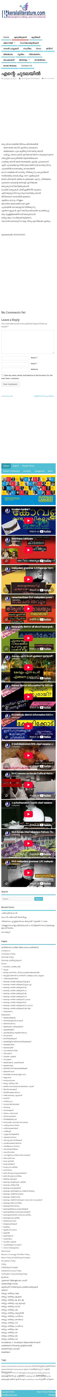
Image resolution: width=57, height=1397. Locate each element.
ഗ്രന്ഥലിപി (7, 1053)
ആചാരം (47, 1373)
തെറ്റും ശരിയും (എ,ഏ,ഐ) (13, 1303)
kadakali (3, 1369)
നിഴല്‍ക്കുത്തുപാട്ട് (9, 1119)
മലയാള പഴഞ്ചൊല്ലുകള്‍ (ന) (15, 996)
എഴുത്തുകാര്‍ (20, 37)
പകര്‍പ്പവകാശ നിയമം (11, 1125)
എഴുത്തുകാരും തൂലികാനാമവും (15, 1032)
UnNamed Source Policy (11, 1270)
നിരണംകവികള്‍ (9, 1116)
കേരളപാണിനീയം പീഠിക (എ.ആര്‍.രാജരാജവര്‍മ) (21, 972)
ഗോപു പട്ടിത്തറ (17, 1375)
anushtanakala (11, 1366)
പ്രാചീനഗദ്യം (8, 1152)
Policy (3, 1264)
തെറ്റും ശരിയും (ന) (9, 1322)
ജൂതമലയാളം (8, 1065)
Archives (27, 471)
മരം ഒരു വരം (8, 396)
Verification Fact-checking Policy (14, 1274)
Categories (39, 471)
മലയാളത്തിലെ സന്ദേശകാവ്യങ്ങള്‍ (16, 1212)
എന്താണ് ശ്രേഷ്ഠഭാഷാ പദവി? (14, 1280)
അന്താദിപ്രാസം (9, 1023)
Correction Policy (8, 954)
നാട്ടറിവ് (6, 1098)
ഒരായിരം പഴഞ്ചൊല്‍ (11, 966)
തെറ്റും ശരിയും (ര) (9, 1332)
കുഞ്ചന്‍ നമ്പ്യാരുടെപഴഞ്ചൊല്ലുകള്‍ (19, 1287)
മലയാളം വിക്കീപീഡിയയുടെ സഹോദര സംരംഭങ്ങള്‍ (22, 1200)
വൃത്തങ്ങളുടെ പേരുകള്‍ (12, 1245)
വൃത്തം (20, 54)
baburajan (28, 1366)
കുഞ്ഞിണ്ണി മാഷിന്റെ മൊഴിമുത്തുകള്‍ (17, 1041)
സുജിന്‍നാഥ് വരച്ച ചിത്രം (43, 396)
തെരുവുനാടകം (9, 1080)
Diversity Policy (7, 957)
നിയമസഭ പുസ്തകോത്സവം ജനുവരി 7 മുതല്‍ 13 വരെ (24, 921)
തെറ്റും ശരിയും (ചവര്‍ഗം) (12, 1316)
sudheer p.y (36, 1369)
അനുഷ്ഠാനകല (32, 1373)
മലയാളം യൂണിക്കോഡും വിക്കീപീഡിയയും (19, 1191)
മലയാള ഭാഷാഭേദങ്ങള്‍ (12, 1188)
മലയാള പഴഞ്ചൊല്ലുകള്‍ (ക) (15, 987)
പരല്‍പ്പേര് (7, 1131)
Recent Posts (28, 466)
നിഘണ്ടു (6, 1107)
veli (17, 1373)
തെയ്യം (41, 1375)
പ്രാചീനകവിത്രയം (10, 1149)
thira (14, 1373)
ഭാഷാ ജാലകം (10, 65)
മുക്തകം (6, 1227)
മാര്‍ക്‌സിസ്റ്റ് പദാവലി (10, 1349)
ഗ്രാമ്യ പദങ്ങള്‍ (9, 1056)
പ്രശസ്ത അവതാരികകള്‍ (30, 78)
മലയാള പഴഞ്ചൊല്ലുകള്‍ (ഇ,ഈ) (16, 981)
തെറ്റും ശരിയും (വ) (9, 1339)
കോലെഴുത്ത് (8, 1047)
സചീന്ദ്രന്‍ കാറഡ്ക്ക (31, 1379)
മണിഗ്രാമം (7, 1170)
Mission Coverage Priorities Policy (15, 1254)
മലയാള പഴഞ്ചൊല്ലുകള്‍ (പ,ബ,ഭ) (16, 999)
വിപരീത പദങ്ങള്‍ (9, 1242)
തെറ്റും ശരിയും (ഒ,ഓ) (10, 1306)
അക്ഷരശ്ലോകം (9, 1018)
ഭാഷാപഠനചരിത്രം (10, 1167)
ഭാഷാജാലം (39, 59)
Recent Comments (11, 471)
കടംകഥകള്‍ (8, 59)
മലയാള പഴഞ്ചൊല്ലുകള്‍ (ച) (14, 990)
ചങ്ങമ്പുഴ (29, 1376)
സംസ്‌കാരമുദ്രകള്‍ (29, 42)
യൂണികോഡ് (8, 1236)
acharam (3, 1366)
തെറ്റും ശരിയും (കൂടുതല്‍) (12, 1313)
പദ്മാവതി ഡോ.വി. (9, 913)
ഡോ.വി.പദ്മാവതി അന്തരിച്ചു (13, 917)
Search (16, 466)
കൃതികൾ (35, 37)
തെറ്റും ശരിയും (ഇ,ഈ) (11, 1296)
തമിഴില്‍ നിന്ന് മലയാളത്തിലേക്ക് (15, 1068)
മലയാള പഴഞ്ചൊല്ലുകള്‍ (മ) (14, 1002)
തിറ (34, 1376)
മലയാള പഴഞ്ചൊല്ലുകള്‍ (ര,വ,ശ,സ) (17, 1005)
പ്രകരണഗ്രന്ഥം (9, 1137)
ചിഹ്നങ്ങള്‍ (7, 1059)
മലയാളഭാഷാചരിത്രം (11, 1218)
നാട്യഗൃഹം (8, 1101)
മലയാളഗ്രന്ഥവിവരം (11, 1206)
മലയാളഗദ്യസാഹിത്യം (12, 1203)
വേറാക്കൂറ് (5, 932)
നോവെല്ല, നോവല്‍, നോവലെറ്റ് (15, 1122)
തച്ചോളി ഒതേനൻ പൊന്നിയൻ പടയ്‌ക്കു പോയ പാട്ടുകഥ (23, 975)
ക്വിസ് (49, 48)
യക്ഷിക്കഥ (5, 1352)
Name (34, 358)
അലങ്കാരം (8, 54)
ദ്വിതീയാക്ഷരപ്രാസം (11, 1092)
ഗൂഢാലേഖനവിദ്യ (10, 1050)
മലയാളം (23, 59)
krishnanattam (18, 1369)
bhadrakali (36, 1366)
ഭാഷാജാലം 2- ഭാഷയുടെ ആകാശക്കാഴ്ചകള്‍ (20, 1342)
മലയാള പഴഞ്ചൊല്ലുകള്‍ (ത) (15, 993)
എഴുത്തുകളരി (8, 1029)
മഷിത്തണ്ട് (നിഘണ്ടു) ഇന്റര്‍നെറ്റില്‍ (16, 1345)
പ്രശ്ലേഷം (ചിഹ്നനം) (11, 1146)
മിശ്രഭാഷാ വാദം (9, 1221)
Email (34, 363)
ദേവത (49, 1376)
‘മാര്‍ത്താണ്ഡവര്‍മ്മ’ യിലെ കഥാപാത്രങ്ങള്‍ (19, 947)
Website (34, 369)
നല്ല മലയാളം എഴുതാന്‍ (12, 1095)
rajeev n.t (26, 1369)
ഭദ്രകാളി (5, 1379)
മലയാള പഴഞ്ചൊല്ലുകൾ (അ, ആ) (16, 1008)
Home (6, 37)
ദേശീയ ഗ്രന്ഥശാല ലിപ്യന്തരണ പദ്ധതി (18, 1086)
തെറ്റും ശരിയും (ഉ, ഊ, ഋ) (12, 1300)
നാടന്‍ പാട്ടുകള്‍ (11, 48)
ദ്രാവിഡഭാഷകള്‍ (10, 1089)
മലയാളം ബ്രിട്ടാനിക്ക (11, 1185)
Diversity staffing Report (11, 960)
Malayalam (5, 1014)
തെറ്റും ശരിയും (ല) (9, 1336)
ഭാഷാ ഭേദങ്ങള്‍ (9, 1164)
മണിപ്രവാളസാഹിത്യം (12, 1176)
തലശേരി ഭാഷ (8, 1071)
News (38, 48)
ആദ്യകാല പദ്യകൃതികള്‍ (13, 1026)
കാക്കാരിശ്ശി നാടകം (9, 1283)
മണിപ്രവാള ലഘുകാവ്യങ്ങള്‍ (14, 1173)
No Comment (49, 78)
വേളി (23, 1379)
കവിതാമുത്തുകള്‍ (10, 1038)
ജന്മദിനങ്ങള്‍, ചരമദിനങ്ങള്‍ (13, 1062)
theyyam (6, 1372)
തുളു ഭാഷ (7, 1077)
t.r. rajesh (45, 1369)
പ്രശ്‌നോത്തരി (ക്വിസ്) (12, 1143)
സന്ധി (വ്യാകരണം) (11, 1248)
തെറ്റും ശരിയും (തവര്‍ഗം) (12, 1319)
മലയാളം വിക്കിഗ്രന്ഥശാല (13, 1194)
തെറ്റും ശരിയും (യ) (9, 1329)
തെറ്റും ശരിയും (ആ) (10, 1293)
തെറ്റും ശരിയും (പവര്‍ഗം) (12, 1326)
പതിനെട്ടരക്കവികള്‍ (10, 978)
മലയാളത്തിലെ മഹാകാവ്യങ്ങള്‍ (15, 1209)
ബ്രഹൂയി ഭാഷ (9, 1158)
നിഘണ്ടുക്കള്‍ (8, 1110)
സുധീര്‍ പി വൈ (46, 1379)
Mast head (5, 1251)
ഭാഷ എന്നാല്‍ (8, 1161)
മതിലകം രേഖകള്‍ (10, 1179)
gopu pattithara (47, 1366)
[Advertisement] (28, 112)
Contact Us (26, 65)
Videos (6, 466)
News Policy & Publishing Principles (15, 1257)
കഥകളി (4, 1375)
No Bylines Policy (8, 1261)
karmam (10, 1369)
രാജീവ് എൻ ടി (15, 1379)
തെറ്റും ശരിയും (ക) (9, 1310)
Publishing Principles (9, 1267)
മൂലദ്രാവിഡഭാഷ (10, 1230)
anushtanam (21, 1366)
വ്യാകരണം (34, 54)
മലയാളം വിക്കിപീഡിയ (11, 1197)
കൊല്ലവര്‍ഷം (8, 1044)
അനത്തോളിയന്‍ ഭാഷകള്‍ (13, 1020)
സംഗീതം (27, 48)
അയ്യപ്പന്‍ (40, 1373)
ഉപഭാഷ (4, 1277)
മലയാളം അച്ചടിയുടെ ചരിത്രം (14, 1182)
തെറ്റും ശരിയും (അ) (10, 1083)
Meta (50, 471)
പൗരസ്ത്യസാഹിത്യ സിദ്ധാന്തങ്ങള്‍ (16, 1155)
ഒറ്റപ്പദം (5, 969)
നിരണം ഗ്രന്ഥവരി (10, 1113)
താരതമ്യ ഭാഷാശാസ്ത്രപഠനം (14, 1074)
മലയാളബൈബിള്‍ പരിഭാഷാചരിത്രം (17, 1215)
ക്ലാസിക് (8, 42)
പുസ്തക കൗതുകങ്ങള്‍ (11, 1134)
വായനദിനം (7, 1239)
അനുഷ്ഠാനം (23, 1373)
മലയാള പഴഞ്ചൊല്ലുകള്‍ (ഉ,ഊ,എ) (17, 984)
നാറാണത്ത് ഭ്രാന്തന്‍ (11, 1104)
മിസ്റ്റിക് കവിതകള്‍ (10, 1224)
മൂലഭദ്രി (6, 1233)
